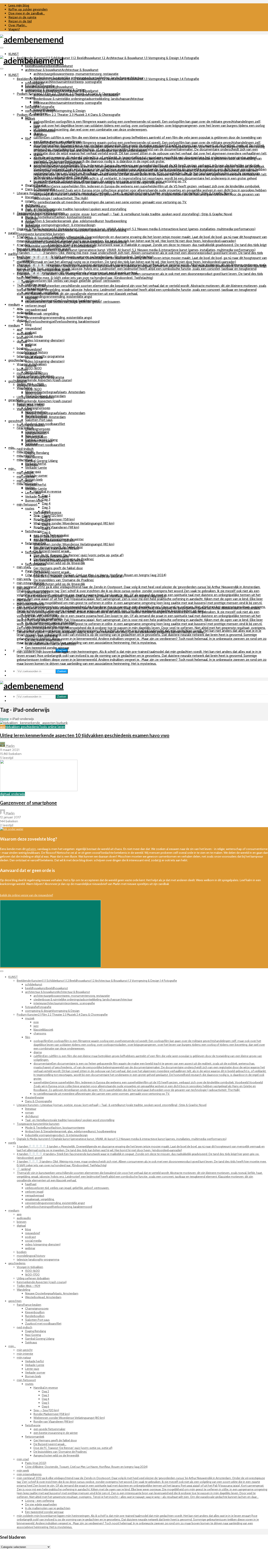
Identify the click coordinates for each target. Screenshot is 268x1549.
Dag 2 (46, 516)
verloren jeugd (35, 306)
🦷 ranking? (25, 282)
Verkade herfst (35, 485)
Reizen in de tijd (20, 21)
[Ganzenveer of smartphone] (38, 790)
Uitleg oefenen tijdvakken (35, 397)
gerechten (15, 400)
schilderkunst (34, 83)
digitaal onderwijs (12, 794)
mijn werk (23, 579)
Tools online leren (52, 727)
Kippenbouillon (36, 433)
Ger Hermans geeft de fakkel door (58, 568)
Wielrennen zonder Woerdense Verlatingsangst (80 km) (74, 523)
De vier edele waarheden (43, 640)
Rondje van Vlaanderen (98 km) (56, 527)
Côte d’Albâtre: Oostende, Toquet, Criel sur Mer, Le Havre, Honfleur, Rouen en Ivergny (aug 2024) (95, 596)
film (28, 138)
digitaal (22, 341)
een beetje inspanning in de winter (59, 560)
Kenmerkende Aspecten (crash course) (44, 380)
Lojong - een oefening (41, 636)
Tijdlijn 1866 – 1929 (30, 405)
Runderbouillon (36, 437)
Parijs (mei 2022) (37, 592)
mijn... (12, 448)
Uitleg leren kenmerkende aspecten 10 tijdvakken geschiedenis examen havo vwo (84, 735)
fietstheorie (33, 531)
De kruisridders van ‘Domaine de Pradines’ (64, 580)
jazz (36, 127)
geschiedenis (17, 360)
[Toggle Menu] (1, 47)
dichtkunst (32, 226)
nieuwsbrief (33, 328)
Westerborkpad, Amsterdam (45, 417)
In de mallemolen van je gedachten (50, 644)
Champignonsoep (37, 408)
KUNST (13, 54)
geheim (31, 849)
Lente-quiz (33, 492)
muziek (30, 119)
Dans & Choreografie (40, 210)
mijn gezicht (25, 473)
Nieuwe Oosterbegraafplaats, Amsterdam (55, 392)
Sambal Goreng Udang (41, 461)
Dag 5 (46, 507)
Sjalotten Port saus (39, 420)
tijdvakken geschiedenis (22, 727)
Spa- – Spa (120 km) (48, 536)
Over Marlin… (17, 25)
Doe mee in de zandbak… (26, 13)
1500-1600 (33, 368)
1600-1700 (33, 393)
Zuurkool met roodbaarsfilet (45, 424)
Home (4, 719)
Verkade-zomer (36, 476)
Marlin (10, 746)
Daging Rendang (37, 453)
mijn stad (23, 567)
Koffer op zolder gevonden (28, 9)
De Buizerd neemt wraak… (52, 551)
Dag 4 (46, 503)
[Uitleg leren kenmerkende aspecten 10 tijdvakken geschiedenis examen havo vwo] (34, 723)
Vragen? (14, 29)
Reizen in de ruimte (22, 17)
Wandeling (24, 388)
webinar (31, 365)
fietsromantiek (35, 564)
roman (29, 222)
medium (14, 304)
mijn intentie (26, 477)
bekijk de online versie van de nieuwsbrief (26, 895)
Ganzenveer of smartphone (28, 803)
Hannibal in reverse (47, 491)
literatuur (31, 197)
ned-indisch (25, 449)
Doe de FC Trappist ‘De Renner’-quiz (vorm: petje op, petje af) (79, 555)
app (19, 308)
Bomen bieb (34, 480)
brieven (22, 337)
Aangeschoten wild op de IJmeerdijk (59, 563)
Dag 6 (46, 532)
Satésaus (31, 465)
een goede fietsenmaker (51, 556)
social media (34, 336)
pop (36, 123)
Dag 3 (46, 499)
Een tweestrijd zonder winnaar (47, 648)
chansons (40, 134)
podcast (31, 353)
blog (28, 324)
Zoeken (61, 671)
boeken (22, 369)
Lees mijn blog (18, 5)
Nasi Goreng (34, 457)
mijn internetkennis (30, 604)
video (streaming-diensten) (44, 340)
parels (12, 233)
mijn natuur (25, 460)
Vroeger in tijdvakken (32, 385)
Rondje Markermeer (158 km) (54, 519)
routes (29, 508)
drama (38, 154)
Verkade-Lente (36, 468)
